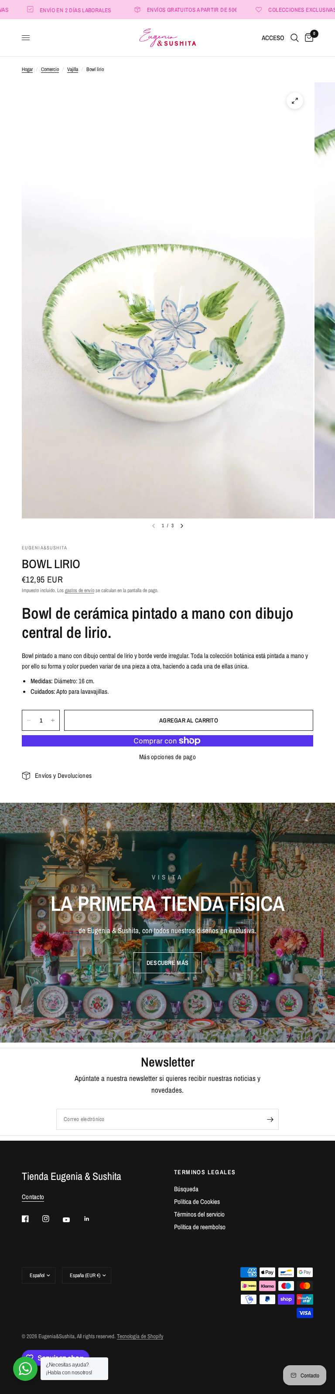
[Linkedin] (93, 1218)
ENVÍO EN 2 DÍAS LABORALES (57, 10)
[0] (307, 37)
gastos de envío (79, 590)
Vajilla (72, 69)
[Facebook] (31, 1218)
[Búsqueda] (294, 37)
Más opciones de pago (167, 756)
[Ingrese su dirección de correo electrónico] (270, 1119)
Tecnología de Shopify (140, 1336)
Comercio (50, 69)
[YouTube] (72, 1220)
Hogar (27, 69)
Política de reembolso (200, 1226)
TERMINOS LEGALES (205, 1172)
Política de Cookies (197, 1201)
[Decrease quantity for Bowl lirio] (28, 720)
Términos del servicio (199, 1214)
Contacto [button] (33, 1196)
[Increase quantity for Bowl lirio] (52, 720)
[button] (167, 962)
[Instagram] (52, 1218)
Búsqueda (186, 1188)
